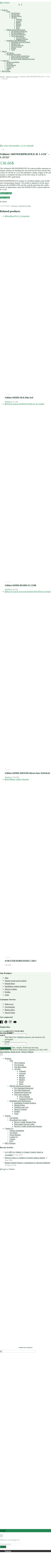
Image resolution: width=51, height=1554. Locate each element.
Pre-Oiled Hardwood (17, 33)
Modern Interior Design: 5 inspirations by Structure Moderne (27, 1163)
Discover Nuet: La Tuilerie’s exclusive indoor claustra (25, 1158)
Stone (18, 28)
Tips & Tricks (10, 1013)
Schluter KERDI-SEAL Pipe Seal (19, 397)
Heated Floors (15, 44)
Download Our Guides (14, 54)
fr (19, 4)
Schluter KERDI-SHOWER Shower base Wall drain (27, 773)
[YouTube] (16, 1022)
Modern (18, 25)
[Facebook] (2, 1022)
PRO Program (6, 71)
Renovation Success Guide (19, 57)
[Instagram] (11, 1022)
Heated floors (10, 984)
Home (2, 77)
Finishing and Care (17, 45)
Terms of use (15, 1052)
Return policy (10, 1010)
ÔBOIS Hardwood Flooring (16, 30)
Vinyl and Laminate (17, 36)
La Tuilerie (6, 1048)
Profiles (13, 48)
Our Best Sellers (16, 16)
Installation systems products (15, 986)
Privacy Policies (27, 1052)
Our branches (10, 1007)
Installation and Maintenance (16, 40)
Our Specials (15, 14)
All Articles (10, 53)
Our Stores (10, 63)
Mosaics (18, 24)
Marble (18, 22)
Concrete (19, 21)
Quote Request (11, 65)
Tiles (8, 11)
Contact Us (5, 60)
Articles (4, 51)
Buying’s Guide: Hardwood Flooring (23, 59)
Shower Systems (16, 47)
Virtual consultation (13, 62)
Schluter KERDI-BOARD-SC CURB (20, 585)
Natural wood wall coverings (15, 981)
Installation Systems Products (20, 42)
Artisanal (19, 19)
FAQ (8, 70)
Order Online (5, 198)
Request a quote (6, 193)
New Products (15, 13)
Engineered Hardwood (18, 34)
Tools (13, 50)
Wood (18, 27)
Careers (9, 68)
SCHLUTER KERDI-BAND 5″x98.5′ (21, 961)
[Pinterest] (7, 1022)
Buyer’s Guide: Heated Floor (20, 56)
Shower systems (12, 77)
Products (4, 10)
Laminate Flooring (22, 39)
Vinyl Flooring (21, 37)
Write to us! (9, 1004)
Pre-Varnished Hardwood (19, 31)
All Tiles (14, 17)
